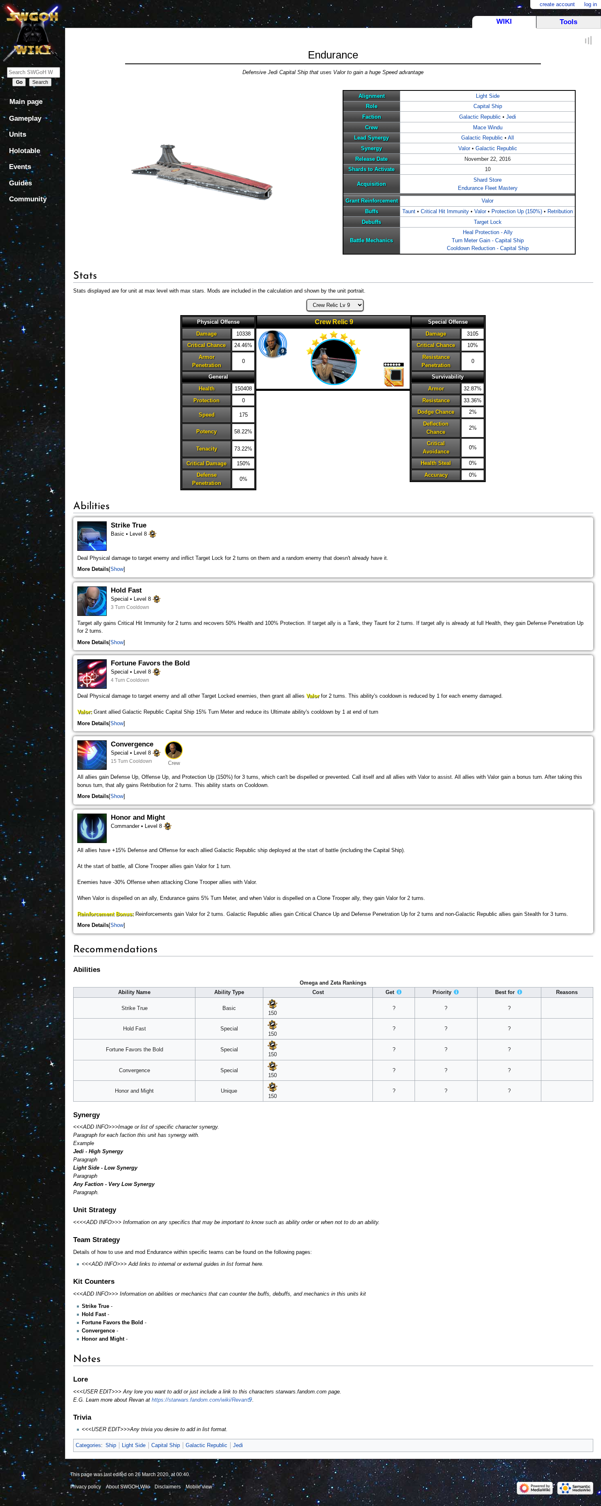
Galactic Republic (480, 117)
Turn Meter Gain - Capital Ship (488, 240)
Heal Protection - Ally (488, 232)
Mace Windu (487, 127)
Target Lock (488, 222)
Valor (464, 148)
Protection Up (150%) (516, 211)
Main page (26, 102)
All (511, 138)
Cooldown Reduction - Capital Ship (488, 248)
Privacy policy (85, 1487)
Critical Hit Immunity (445, 211)
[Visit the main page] (32, 31)
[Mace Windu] (272, 344)
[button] (117, 569)
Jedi (511, 117)
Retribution (560, 211)
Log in (590, 4)
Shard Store (487, 180)
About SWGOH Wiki (128, 1487)
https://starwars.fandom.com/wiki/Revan (199, 1400)
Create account (557, 4)
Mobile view (199, 1487)
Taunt (408, 211)
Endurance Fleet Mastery (488, 188)
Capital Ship (487, 106)
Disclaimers (168, 1487)
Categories (88, 1445)
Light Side (488, 96)
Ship (110, 1445)
